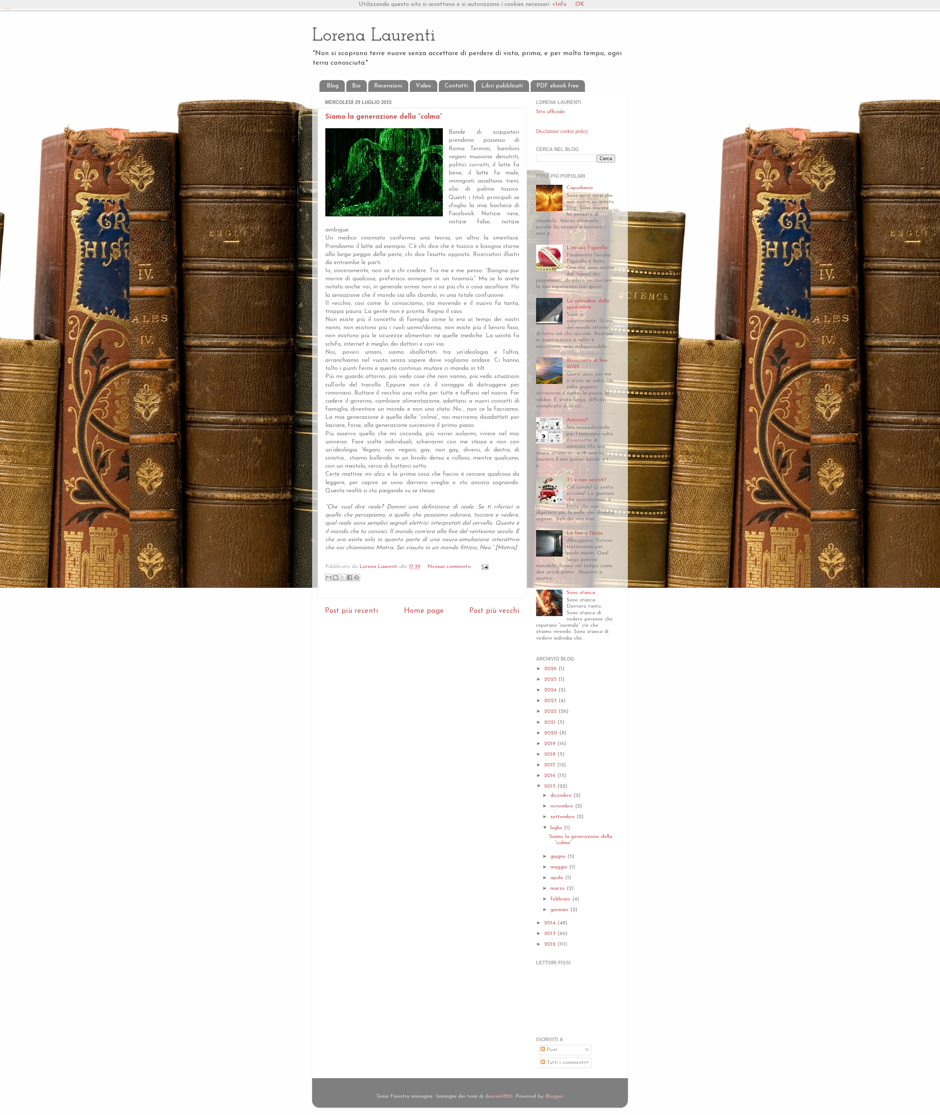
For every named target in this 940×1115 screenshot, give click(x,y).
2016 (550, 775)
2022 (551, 711)
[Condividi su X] (342, 577)
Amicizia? (577, 420)
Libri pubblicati (502, 86)
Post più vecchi (494, 611)
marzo (558, 888)
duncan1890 (499, 1096)
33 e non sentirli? (587, 480)
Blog (333, 86)
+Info (559, 4)
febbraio (561, 899)
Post (551, 1050)
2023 (551, 701)
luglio (557, 828)
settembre (563, 817)
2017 (550, 765)
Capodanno (580, 188)
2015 (550, 786)
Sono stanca (581, 593)
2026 (551, 669)
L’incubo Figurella (587, 248)
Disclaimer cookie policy (562, 130)
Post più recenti (351, 611)
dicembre (562, 795)
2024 (551, 690)
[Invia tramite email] (328, 577)
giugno (558, 856)
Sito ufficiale (550, 112)
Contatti (456, 86)
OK (579, 4)
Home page (424, 611)
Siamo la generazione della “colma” (383, 117)
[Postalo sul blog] (335, 577)
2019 (550, 744)
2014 (550, 923)
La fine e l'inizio (585, 533)
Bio (356, 86)
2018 (550, 754)
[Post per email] (483, 566)
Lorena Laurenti (373, 35)
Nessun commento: (450, 566)
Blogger (554, 1096)
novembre (562, 806)
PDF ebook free (557, 86)
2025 (551, 679)
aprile (557, 878)
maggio (559, 867)
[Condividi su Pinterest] (356, 577)
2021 (550, 722)
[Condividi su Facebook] (349, 577)
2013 (550, 933)
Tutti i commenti (565, 1062)
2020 (551, 733)
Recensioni (388, 86)
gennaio (560, 910)
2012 (550, 944)
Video (423, 86)
